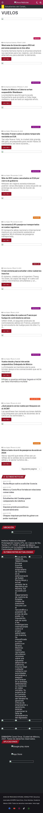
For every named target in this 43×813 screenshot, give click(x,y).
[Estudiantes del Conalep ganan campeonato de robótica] (21, 723)
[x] (33, 808)
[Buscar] (41, 3)
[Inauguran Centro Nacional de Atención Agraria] (8, 731)
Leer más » (6, 59)
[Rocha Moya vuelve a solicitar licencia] (21, 637)
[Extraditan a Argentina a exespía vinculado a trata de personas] (21, 731)
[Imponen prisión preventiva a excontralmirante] (35, 559)
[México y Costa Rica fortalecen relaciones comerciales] (8, 723)
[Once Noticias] (21, 2)
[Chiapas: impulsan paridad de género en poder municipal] (35, 731)
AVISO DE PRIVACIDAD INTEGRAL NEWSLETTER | (18, 797)
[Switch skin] (37, 3)
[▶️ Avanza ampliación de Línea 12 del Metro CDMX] (35, 723)
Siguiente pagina (29, 469)
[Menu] (3, 3)
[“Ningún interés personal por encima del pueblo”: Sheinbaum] (8, 559)
